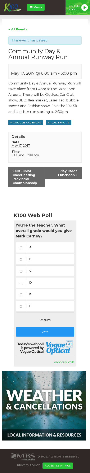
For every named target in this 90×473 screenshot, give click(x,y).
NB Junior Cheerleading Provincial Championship (25, 177)
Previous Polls (64, 362)
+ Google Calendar (25, 122)
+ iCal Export (58, 122)
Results (45, 320)
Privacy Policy (28, 465)
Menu (37, 7)
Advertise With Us (58, 465)
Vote (45, 332)
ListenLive (74, 7)
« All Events (17, 29)
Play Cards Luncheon (67, 173)
